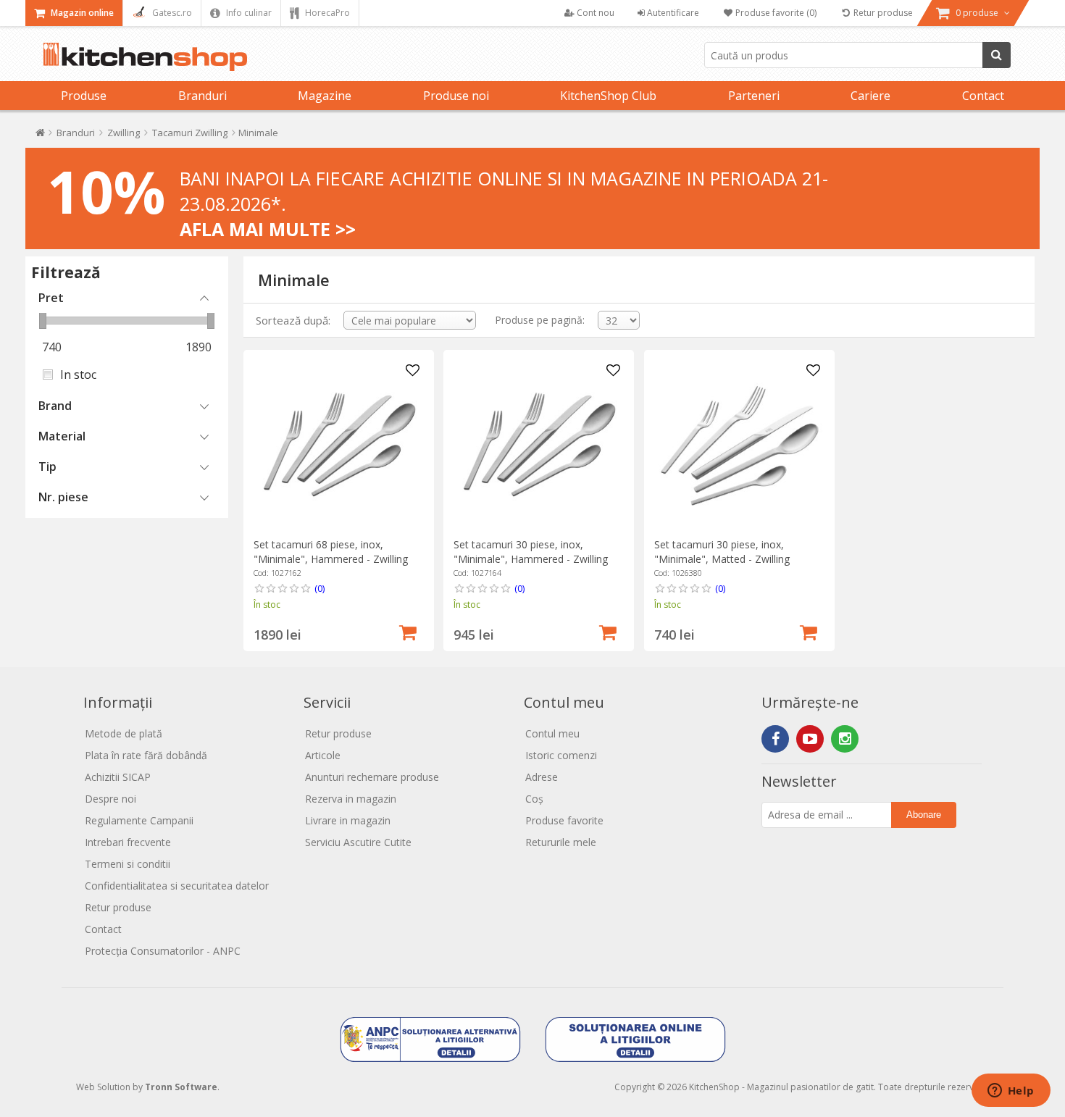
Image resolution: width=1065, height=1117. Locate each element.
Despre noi (110, 799)
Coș (534, 799)
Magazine (324, 96)
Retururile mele (560, 842)
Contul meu (552, 733)
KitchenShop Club (608, 96)
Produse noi (456, 96)
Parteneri (754, 96)
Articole (323, 755)
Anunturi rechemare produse (372, 777)
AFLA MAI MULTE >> (268, 229)
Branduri (202, 96)
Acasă (40, 135)
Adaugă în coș (407, 631)
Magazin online (81, 13)
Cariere (870, 96)
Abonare (923, 814)
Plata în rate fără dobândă (146, 755)
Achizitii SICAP (118, 777)
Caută (996, 55)
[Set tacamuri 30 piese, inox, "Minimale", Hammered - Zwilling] (539, 445)
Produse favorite (564, 820)
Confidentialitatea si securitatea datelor (177, 885)
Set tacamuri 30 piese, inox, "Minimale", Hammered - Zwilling (531, 551)
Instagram (845, 739)
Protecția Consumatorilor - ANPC (163, 951)
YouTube (810, 739)
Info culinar (248, 13)
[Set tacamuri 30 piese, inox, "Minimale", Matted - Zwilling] (739, 445)
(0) (319, 588)
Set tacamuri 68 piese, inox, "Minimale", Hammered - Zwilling (331, 551)
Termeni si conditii (127, 864)
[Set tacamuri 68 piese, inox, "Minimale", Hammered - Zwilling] (339, 445)
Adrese (541, 777)
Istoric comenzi (561, 755)
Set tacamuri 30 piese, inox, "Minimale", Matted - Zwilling (722, 551)
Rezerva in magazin (350, 799)
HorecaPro (326, 13)
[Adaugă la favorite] (413, 371)
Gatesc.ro (171, 13)
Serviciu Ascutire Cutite (358, 842)
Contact (983, 96)
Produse (83, 96)
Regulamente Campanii (139, 820)
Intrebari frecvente (128, 842)
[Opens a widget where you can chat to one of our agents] (1011, 1092)
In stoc (78, 374)
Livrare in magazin (347, 820)
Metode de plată (123, 733)
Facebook (775, 739)
